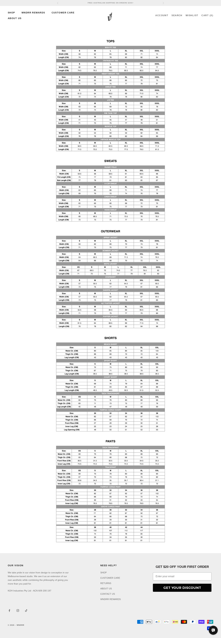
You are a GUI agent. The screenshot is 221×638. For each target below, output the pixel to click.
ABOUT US (15, 18)
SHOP (11, 12)
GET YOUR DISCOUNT (182, 588)
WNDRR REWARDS (33, 12)
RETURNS (105, 583)
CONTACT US (107, 594)
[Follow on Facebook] (9, 610)
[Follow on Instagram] (17, 610)
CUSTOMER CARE (63, 12)
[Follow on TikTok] (26, 610)
